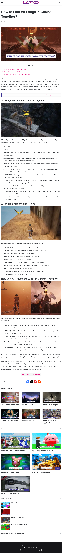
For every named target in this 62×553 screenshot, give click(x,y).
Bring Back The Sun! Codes (10, 472)
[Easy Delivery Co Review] (31, 397)
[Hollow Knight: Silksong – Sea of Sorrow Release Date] (10, 414)
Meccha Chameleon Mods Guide (10, 404)
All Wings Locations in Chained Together (14, 69)
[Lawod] (31, 2)
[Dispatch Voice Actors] (31, 414)
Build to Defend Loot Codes (19, 524)
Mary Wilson (5, 21)
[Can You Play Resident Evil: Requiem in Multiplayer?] (52, 397)
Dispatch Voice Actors (28, 420)
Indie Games (26, 375)
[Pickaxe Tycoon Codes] (5, 520)
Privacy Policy (30, 547)
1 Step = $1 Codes (16, 502)
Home (3, 7)
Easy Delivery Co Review (28, 404)
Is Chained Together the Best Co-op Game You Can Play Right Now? (35, 95)
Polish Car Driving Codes (10, 493)
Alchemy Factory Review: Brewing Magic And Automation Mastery (51, 422)
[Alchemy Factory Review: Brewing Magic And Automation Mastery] (52, 414)
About (25, 547)
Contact (36, 547)
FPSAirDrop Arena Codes (41, 472)
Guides (7, 7)
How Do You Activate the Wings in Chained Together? (17, 74)
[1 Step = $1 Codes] (5, 505)
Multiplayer (36, 375)
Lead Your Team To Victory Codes (13, 451)
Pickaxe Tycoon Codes (17, 517)
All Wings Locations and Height (11, 72)
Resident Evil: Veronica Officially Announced (23, 510)
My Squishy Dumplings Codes (42, 451)
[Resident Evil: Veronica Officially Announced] (5, 512)
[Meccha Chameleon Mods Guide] (10, 397)
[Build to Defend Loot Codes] (5, 527)
